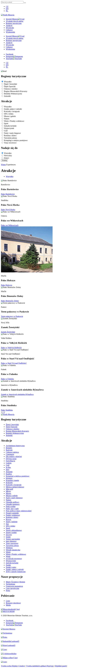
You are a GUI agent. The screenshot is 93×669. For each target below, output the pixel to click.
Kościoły (9, 483)
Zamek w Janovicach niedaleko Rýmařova (17, 394)
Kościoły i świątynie (12, 111)
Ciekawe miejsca (12, 452)
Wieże (8, 552)
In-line (8, 467)
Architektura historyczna (15, 446)
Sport (6, 123)
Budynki (9, 450)
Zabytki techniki (10, 126)
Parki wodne (11, 506)
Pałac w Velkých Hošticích (11, 348)
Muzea (8, 493)
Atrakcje (9, 25)
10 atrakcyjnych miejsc (14, 21)
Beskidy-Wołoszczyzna (13, 94)
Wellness (9, 548)
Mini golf (9, 489)
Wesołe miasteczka (13, 550)
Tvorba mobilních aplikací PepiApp (40, 666)
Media (8, 605)
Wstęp (3, 165)
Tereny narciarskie (13, 539)
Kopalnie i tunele (12, 480)
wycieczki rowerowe (14, 559)
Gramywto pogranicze (14, 586)
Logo (8, 601)
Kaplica (9, 474)
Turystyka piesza (10, 138)
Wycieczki (10, 28)
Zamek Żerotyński (8, 332)
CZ (7, 6)
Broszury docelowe (13, 603)
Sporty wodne (11, 532)
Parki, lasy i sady (12, 509)
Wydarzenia (10, 32)
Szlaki (8, 537)
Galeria (8, 463)
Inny (7, 470)
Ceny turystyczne (12, 588)
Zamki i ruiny (11, 567)
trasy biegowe (11, 541)
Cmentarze (10, 454)
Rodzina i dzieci (10, 135)
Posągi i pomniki (12, 513)
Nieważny (8, 156)
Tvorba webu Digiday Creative (13, 666)
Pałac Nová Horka (8, 210)
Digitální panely (61, 666)
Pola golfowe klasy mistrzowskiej (18, 511)
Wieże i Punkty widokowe (14, 121)
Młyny (8, 491)
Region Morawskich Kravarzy (15, 91)
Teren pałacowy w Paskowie (12, 316)
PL (7, 11)
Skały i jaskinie (11, 522)
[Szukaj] (25, 2)
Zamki (8, 565)
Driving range (11, 459)
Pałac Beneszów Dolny (10, 301)
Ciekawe (9, 30)
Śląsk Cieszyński (10, 84)
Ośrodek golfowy (12, 502)
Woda (8, 556)
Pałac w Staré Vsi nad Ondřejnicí (13, 363)
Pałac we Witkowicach (9, 225)
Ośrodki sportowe (12, 504)
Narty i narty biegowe (12, 133)
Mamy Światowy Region (15, 582)
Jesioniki (7, 96)
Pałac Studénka (7, 410)
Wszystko (8, 82)
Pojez (8, 591)
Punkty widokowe (13, 515)
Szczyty (9, 535)
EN (7, 9)
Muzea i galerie (10, 116)
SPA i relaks (8, 114)
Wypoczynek (9, 128)
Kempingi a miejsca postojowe (15, 140)
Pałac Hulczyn (6, 285)
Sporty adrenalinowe (14, 530)
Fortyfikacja (10, 461)
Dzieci (6, 158)
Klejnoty (9, 478)
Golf (6, 131)
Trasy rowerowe (10, 143)
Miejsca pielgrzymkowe (15, 487)
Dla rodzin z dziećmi (14, 456)
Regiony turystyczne (14, 23)
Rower (8, 519)
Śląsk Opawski (10, 86)
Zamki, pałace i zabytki (13, 109)
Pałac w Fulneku (7, 379)
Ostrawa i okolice (10, 89)
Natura (6, 119)
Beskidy (9, 448)
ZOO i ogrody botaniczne (16, 572)
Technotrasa (10, 584)
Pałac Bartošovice (8, 194)
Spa (7, 524)
